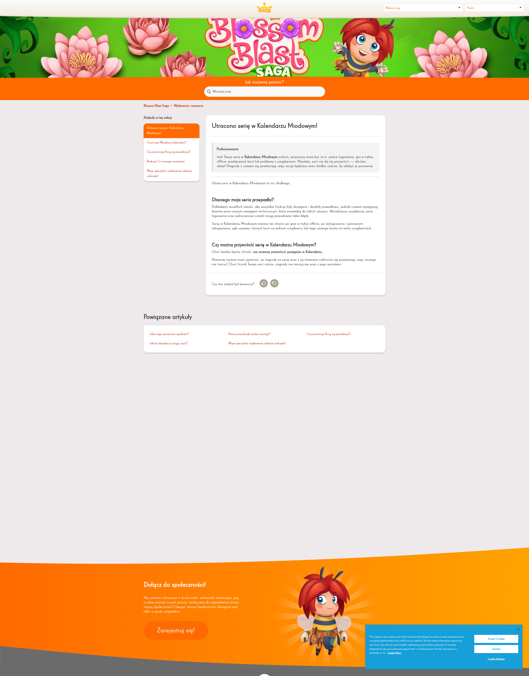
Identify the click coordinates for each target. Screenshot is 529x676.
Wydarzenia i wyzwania (188, 106)
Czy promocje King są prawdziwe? (169, 152)
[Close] (518, 629)
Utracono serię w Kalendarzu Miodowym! (165, 130)
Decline (496, 649)
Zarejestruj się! (176, 630)
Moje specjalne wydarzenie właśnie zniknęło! (169, 173)
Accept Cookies (496, 639)
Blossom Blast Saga (156, 106)
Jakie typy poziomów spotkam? (169, 334)
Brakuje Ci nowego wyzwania (166, 161)
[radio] (264, 283)
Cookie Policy (394, 653)
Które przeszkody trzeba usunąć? (249, 334)
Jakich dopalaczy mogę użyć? (168, 343)
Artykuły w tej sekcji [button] (158, 118)
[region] (443, 647)
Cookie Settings (496, 659)
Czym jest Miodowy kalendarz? (166, 142)
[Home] (264, 7)
